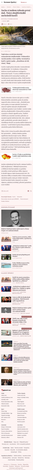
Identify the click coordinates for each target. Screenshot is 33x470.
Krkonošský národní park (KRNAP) (10, 199)
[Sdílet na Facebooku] (28, 191)
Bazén (12, 448)
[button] (16, 35)
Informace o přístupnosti (16, 468)
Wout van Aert (20, 404)
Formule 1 (3, 419)
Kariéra (20, 465)
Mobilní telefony (18, 456)
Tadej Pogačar (20, 402)
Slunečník (7, 450)
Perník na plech (21, 422)
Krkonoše (19, 196)
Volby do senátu (5, 404)
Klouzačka (12, 450)
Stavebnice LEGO (27, 456)
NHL (2, 422)
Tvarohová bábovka (21, 417)
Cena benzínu (13, 444)
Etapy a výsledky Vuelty (23, 397)
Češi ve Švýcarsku (5, 433)
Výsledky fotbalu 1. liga (6, 413)
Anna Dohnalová (18, 303)
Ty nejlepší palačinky (22, 411)
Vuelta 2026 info (21, 395)
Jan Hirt (19, 399)
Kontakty (5, 466)
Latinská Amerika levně (7, 435)
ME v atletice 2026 (5, 417)
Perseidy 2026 (5, 444)
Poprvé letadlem (5, 429)
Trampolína (26, 448)
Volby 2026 (3, 395)
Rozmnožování (24, 199)
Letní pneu (14, 458)
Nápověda (25, 465)
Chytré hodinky (11, 460)
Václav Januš (25, 313)
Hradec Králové (5, 201)
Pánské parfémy (20, 460)
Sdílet (11, 24)
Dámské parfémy (7, 458)
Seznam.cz (23, 2)
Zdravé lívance (20, 415)
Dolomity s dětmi (5, 437)
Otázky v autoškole (21, 435)
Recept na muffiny (21, 413)
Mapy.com (16, 442)
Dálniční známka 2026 (22, 429)
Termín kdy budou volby (7, 402)
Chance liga (4, 411)
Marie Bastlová (25, 336)
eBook (4, 24)
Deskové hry (21, 458)
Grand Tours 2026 (21, 406)
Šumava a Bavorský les (6, 431)
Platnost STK (20, 437)
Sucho (14, 196)
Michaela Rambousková (9, 19)
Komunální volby (5, 406)
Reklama (17, 466)
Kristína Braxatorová (19, 292)
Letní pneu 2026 (21, 427)
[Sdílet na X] (31, 191)
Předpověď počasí (24, 442)
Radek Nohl (20, 282)
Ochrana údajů (25, 466)
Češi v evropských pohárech (23, 444)
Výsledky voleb (4, 399)
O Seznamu (14, 465)
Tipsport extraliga (5, 415)
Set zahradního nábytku (21, 450)
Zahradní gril (14, 452)
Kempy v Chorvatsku (6, 427)
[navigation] (2, 2)
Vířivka (19, 452)
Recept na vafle (21, 419)
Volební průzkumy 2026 (7, 397)
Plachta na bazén (19, 448)
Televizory (27, 458)
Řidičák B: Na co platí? (22, 433)
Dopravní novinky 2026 (22, 431)
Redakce (11, 466)
